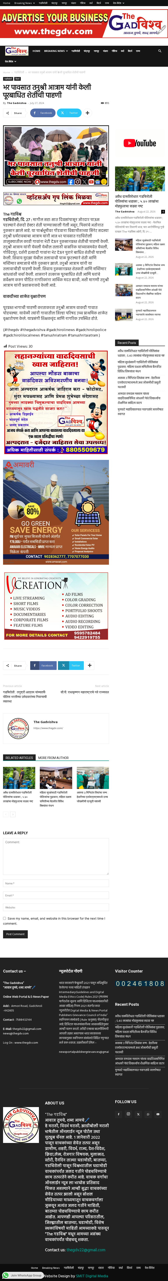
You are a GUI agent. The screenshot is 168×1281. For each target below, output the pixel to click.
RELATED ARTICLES (19, 758)
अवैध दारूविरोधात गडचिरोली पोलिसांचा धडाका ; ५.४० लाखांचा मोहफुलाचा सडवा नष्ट (18, 797)
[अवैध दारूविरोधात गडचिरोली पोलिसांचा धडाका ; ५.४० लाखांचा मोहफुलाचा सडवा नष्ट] (19, 778)
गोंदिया (82, 3)
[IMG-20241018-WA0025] (56, 568)
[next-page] (13, 814)
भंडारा (73, 3)
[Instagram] (128, 1114)
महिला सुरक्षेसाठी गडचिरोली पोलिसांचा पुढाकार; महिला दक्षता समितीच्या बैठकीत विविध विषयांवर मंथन (139, 367)
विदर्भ (99, 3)
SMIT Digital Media (92, 1276)
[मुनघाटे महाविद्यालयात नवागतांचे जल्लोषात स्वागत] (124, 315)
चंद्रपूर (54, 3)
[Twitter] (138, 1114)
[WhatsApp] (148, 1114)
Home (6, 3)
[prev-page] (6, 814)
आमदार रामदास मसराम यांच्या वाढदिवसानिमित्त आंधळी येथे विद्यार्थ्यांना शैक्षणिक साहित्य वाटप (139, 398)
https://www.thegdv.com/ (48, 728)
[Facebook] (118, 1114)
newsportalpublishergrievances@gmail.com (87, 1052)
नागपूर (64, 3)
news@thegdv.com (16, 1033)
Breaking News (23, 3)
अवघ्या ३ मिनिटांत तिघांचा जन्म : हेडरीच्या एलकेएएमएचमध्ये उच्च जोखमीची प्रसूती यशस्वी (92, 797)
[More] (87, 113)
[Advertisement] (140, 99)
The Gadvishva (16, 103)
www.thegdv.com (26, 1042)
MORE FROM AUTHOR (53, 758)
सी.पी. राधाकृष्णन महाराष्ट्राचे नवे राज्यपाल (85, 692)
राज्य (107, 3)
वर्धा (91, 3)
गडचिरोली (43, 3)
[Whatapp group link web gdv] (56, 209)
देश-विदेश (117, 3)
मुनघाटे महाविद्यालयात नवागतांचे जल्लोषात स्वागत (140, 412)
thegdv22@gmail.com (26, 1029)
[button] (159, 51)
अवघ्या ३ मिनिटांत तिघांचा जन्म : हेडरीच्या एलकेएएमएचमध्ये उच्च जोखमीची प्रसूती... (150, 269)
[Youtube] (157, 1114)
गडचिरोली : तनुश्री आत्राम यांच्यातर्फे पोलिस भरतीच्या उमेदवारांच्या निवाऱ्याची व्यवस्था (25, 696)
